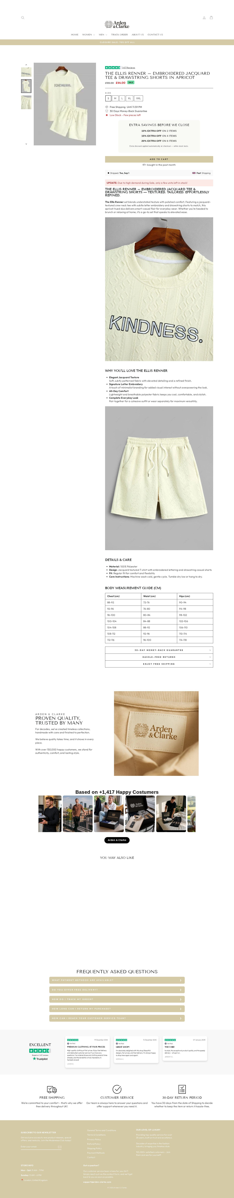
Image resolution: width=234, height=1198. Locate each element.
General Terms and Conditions (101, 1130)
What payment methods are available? (82, 980)
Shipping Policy (94, 1148)
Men (102, 34)
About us (138, 34)
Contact (91, 1157)
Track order (119, 34)
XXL (138, 98)
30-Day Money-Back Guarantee (159, 650)
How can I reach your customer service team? (89, 1018)
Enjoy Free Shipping (159, 664)
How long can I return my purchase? (81, 1009)
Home (74, 34)
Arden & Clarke (117, 840)
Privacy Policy (94, 1139)
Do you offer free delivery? (75, 990)
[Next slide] (206, 1052)
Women (87, 34)
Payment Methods (96, 1153)
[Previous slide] (65, 1052)
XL (129, 98)
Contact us (155, 34)
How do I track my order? (73, 999)
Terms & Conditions (96, 1135)
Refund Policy (93, 1144)
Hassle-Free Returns (159, 657)
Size (108, 93)
